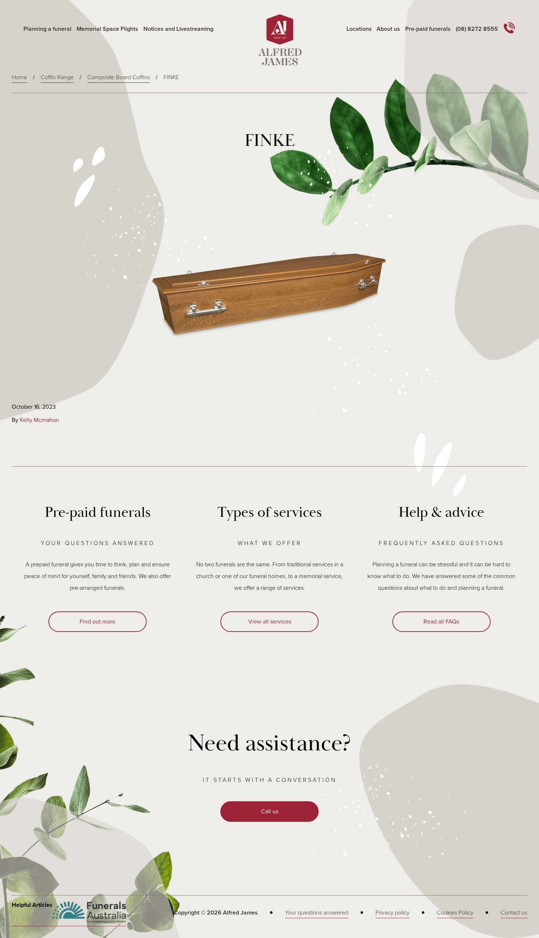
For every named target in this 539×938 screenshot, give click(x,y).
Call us (269, 811)
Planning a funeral (47, 29)
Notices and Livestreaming (178, 29)
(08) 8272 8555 (477, 29)
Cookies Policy (455, 912)
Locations (359, 29)
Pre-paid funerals (428, 29)
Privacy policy (392, 912)
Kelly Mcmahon (39, 420)
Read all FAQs (441, 621)
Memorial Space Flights (107, 29)
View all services (269, 621)
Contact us (513, 912)
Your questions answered (316, 912)
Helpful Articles (32, 905)
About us (388, 29)
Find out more (97, 621)
